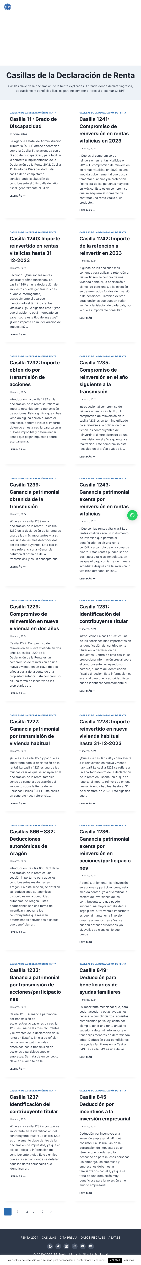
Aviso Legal (100, 1254)
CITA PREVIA (68, 1237)
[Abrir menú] (134, 6)
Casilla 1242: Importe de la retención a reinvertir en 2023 (104, 246)
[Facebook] (50, 1246)
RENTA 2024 (29, 1237)
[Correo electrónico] (91, 1246)
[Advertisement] (70, 40)
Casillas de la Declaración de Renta (33, 112)
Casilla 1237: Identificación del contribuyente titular (34, 1104)
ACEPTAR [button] (115, 1260)
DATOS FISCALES (93, 1237)
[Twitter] (58, 1246)
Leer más (17, 195)
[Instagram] (66, 1246)
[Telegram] (75, 1246)
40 (41, 1211)
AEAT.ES (114, 1237)
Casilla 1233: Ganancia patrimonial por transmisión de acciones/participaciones (35, 984)
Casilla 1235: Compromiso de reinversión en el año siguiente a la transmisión (103, 377)
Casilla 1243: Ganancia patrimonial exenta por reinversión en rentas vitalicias (104, 499)
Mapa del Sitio (79, 1254)
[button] (132, 515)
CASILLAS (49, 1237)
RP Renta (60, 1254)
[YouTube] (83, 1246)
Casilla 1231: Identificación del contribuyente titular (103, 614)
